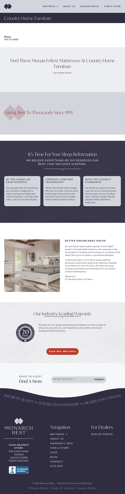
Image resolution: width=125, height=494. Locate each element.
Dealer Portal (89, 6)
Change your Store (19, 461)
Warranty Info (61, 443)
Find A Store (112, 6)
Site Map (56, 466)
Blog (54, 457)
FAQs (53, 452)
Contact (56, 461)
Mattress (49, 6)
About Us (69, 6)
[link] (19, 470)
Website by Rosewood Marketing (74, 483)
